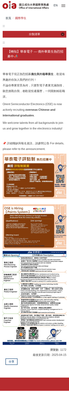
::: (4, 25)
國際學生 (20, 18)
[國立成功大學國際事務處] (26, 5)
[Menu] (63, 5)
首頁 (8, 18)
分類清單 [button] (34, 34)
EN (56, 5)
